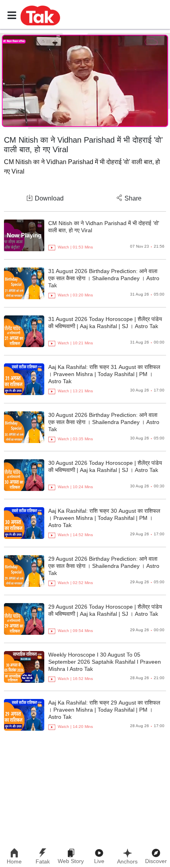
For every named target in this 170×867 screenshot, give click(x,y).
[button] (40, 15)
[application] (85, 81)
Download (49, 198)
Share (133, 198)
